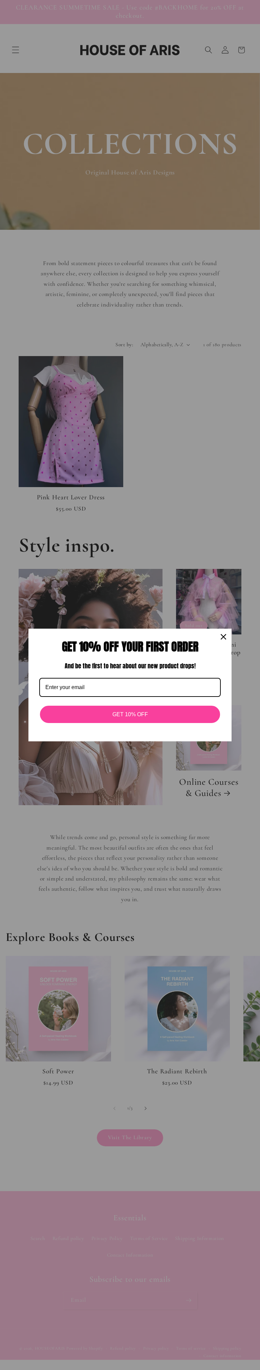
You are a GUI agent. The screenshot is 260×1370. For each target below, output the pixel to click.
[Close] (223, 637)
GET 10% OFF (130, 714)
